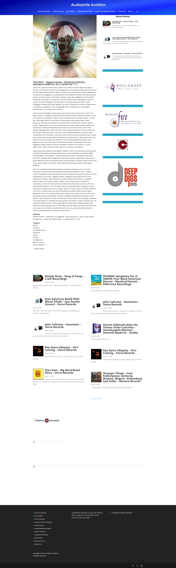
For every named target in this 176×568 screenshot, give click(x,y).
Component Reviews (84, 11)
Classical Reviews (44, 11)
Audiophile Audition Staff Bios (122, 513)
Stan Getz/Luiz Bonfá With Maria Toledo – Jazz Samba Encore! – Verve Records (126, 38)
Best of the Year (39, 541)
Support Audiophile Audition (105, 11)
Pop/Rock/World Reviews (42, 528)
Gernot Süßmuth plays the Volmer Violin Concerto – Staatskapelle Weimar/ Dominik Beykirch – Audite (120, 328)
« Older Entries (96, 399)
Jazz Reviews (70, 11)
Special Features (40, 531)
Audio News (38, 538)
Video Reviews (39, 525)
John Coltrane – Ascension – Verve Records (127, 53)
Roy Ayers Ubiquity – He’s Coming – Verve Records (61, 348)
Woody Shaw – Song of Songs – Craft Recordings (125, 22)
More (130, 11)
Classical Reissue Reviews (43, 522)
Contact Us (122, 11)
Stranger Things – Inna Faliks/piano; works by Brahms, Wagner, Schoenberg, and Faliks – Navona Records (123, 377)
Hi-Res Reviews (58, 11)
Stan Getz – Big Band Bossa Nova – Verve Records (62, 371)
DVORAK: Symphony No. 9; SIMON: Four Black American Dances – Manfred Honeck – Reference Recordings (122, 280)
